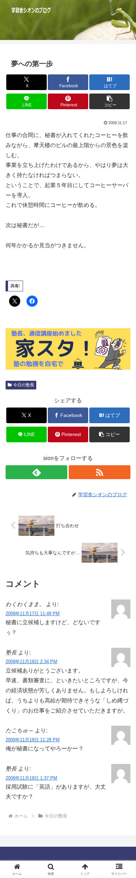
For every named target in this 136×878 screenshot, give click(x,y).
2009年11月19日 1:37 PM (31, 778)
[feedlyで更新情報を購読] (36, 472)
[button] (109, 101)
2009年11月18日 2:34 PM (31, 661)
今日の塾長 (23, 384)
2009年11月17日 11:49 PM (33, 613)
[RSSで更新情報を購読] (99, 472)
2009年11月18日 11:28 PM (33, 739)
